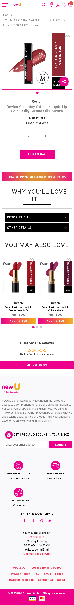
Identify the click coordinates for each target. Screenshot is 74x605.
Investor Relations (21, 580)
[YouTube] (49, 520)
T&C (37, 573)
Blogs (61, 580)
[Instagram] (41, 520)
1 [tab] (37, 93)
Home (5, 15)
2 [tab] (37, 327)
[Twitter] (33, 520)
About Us (19, 567)
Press (59, 573)
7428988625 (37, 537)
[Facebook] (24, 520)
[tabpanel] (18, 290)
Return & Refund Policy (45, 567)
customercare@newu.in (37, 553)
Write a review (37, 365)
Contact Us (45, 580)
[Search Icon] (44, 5)
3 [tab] (41, 327)
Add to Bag (18, 321)
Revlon (37, 101)
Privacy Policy (20, 573)
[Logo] (16, 4)
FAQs (47, 573)
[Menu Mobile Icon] (4, 4)
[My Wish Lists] (64, 5)
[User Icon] (58, 5)
